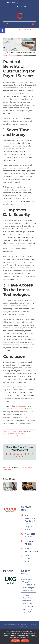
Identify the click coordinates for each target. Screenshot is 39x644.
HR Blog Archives (14, 433)
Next (32, 30)
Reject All (25, 641)
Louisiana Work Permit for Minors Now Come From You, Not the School (28, 602)
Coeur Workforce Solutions (14, 431)
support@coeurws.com (26, 3)
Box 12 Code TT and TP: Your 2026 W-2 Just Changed (28, 583)
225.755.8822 (12, 3)
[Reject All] (36, 636)
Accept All (15, 641)
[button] (2, 30)
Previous (24, 30)
